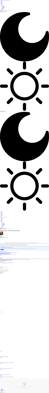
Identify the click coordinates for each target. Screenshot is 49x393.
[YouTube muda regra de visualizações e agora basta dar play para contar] (2, 373)
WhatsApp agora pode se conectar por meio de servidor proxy (5, 253)
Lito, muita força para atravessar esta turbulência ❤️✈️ (4, 356)
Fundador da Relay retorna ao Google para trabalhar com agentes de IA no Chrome (6, 368)
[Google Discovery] (3, 111)
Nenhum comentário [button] (5, 260)
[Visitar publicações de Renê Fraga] (1, 234)
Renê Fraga (1, 235)
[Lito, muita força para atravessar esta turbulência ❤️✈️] (2, 355)
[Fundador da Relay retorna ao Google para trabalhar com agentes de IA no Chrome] (2, 367)
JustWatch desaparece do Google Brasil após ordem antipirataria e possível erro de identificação (7, 362)
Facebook (1, 229)
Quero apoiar (2, 249)
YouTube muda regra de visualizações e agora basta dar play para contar (5, 374)
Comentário (1, 266)
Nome (0, 267)
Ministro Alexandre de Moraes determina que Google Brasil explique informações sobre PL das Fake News (8, 252)
